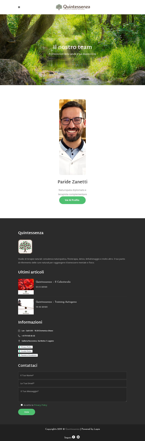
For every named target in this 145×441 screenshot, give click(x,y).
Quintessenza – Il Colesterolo (53, 282)
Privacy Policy (40, 405)
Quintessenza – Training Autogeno (56, 302)
